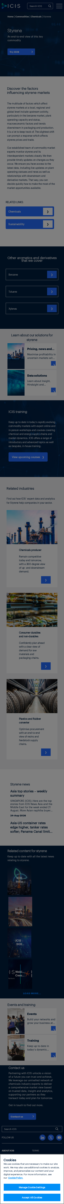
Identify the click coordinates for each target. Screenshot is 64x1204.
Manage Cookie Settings (32, 1187)
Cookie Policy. (15, 1177)
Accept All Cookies (32, 1197)
